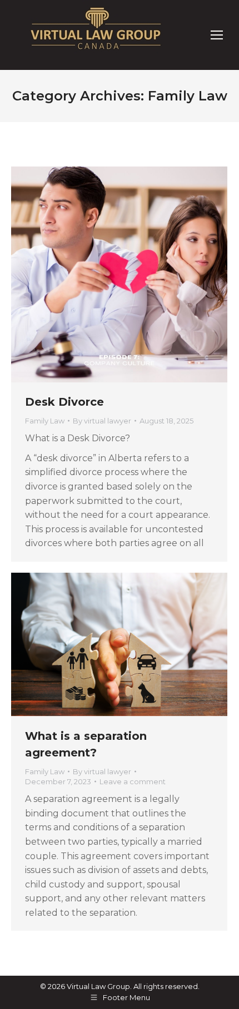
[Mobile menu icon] (217, 35)
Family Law (44, 420)
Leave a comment (132, 781)
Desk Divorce (64, 401)
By (102, 420)
